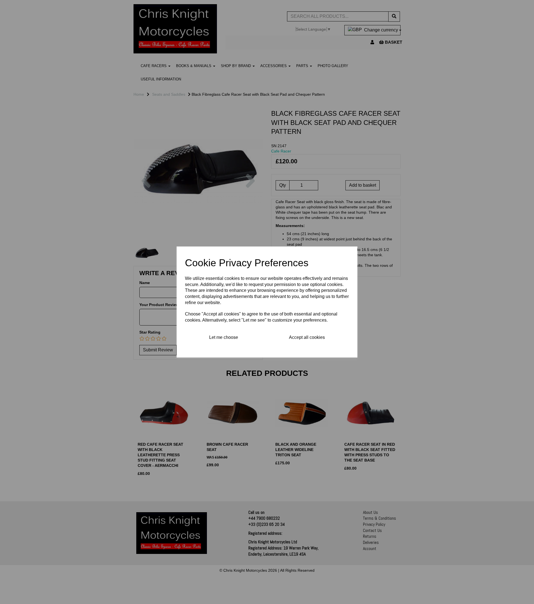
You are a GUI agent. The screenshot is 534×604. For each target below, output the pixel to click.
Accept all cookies (307, 337)
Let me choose (223, 337)
